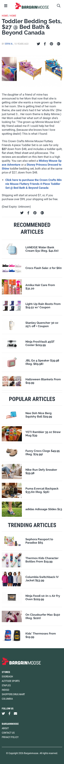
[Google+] (58, 44)
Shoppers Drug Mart (13, 694)
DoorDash (7, 676)
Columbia (7, 698)
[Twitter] (38, 44)
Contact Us (8, 732)
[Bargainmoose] (32, 5)
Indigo (5, 689)
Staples (6, 685)
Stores (6, 672)
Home (5, 15)
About (5, 728)
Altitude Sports (11, 681)
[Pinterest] (51, 44)
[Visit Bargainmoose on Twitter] (3, 713)
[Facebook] (45, 44)
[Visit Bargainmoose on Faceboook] (9, 713)
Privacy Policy (10, 737)
